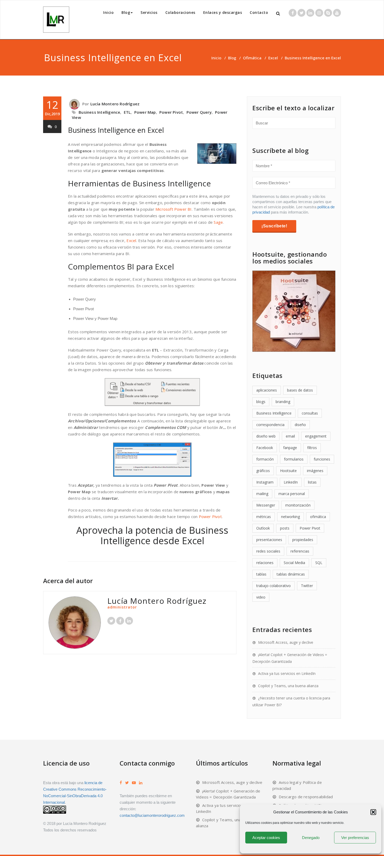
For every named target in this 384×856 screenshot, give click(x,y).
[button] (373, 812)
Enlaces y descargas (222, 12)
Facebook (264, 447)
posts (284, 528)
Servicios (149, 12)
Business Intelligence (99, 112)
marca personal (291, 493)
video (260, 597)
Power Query (199, 112)
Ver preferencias (355, 837)
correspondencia (270, 424)
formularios (294, 459)
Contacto (259, 12)
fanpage (290, 447)
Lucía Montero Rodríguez (115, 103)
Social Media (294, 562)
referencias (299, 551)
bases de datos (300, 390)
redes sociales (268, 551)
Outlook (263, 528)
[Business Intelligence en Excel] (152, 97)
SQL (318, 562)
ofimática (318, 516)
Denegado (310, 837)
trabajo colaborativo (273, 585)
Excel (273, 57)
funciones (322, 459)
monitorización (298, 505)
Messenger (265, 505)
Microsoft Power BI (173, 209)
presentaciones (269, 539)
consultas (310, 413)
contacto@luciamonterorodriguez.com (152, 815)
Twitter (307, 585)
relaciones (265, 562)
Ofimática (252, 57)
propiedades (302, 539)
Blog (125, 12)
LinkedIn (291, 482)
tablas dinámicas (291, 574)
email (290, 436)
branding (283, 401)
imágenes (315, 470)
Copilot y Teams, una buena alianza (288, 685)
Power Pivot (171, 112)
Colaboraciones (180, 12)
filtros (312, 447)
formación (265, 459)
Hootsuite (288, 470)
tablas (261, 574)
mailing (262, 493)
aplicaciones (266, 390)
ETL (127, 112)
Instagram (265, 482)
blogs (260, 401)
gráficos (263, 470)
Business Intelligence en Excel (116, 130)
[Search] (278, 13)
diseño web (266, 436)
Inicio (108, 12)
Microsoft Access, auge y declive (285, 642)
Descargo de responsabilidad (306, 796)
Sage (218, 222)
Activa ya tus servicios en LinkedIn (287, 673)
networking (290, 516)
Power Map (145, 112)
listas (312, 482)
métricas (263, 516)
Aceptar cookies (266, 837)
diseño (300, 424)
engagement (316, 436)
